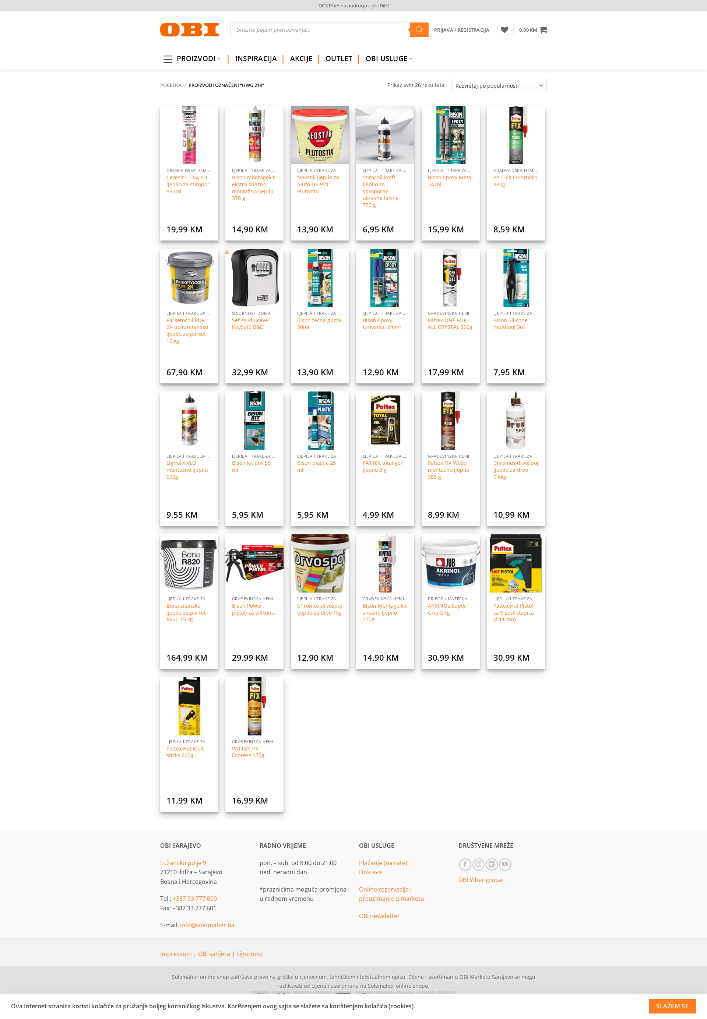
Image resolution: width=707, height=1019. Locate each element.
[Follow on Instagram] (478, 864)
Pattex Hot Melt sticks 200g (185, 752)
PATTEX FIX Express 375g (248, 752)
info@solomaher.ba (207, 925)
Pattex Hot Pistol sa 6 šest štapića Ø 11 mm (513, 612)
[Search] (419, 29)
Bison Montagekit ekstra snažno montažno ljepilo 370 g (253, 187)
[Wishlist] (504, 30)
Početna (171, 85)
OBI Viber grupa (480, 880)
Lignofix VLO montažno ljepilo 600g (187, 470)
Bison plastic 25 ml (316, 466)
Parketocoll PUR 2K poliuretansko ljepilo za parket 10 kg (187, 330)
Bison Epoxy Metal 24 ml (450, 181)
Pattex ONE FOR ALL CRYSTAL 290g (450, 324)
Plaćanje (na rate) (383, 863)
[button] (533, 30)
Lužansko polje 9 (183, 863)
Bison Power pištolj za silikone (253, 609)
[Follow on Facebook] (465, 864)
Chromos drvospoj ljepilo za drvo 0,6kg (515, 470)
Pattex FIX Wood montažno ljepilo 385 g (448, 470)
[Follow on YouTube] (505, 864)
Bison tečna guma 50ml (319, 324)
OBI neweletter (379, 916)
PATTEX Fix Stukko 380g (515, 181)
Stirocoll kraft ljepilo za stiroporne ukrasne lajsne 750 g (381, 191)
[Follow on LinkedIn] (492, 864)
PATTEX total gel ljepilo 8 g (382, 466)
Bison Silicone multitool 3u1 (510, 324)
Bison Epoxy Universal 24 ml (382, 324)
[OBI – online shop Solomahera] (189, 29)
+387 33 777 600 (195, 899)
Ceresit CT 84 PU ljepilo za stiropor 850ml (188, 184)
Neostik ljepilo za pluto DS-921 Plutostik (318, 184)
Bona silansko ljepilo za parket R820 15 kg (186, 612)
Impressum (176, 954)
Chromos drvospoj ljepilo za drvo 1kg (319, 609)
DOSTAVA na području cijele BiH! (354, 5)
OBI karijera (215, 954)
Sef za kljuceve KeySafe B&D (250, 324)
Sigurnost (249, 954)
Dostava (370, 872)
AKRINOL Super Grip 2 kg (447, 609)
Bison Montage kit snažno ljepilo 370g (385, 612)
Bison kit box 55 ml (251, 466)
